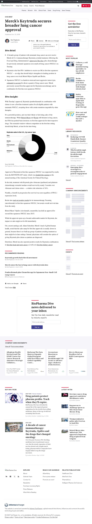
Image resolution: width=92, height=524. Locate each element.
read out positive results (21, 200)
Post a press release (78, 241)
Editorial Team (27, 476)
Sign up (87, 5)
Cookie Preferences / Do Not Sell (46, 517)
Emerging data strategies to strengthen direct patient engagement (79, 170)
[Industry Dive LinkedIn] (6, 477)
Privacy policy (9, 517)
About (25, 473)
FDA (35, 10)
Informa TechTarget (36, 508)
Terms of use (19, 517)
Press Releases (40, 5)
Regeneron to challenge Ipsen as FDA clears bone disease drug (77, 408)
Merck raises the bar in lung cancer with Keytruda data (26, 265)
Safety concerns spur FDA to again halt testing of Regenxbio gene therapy (81, 100)
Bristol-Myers (26, 117)
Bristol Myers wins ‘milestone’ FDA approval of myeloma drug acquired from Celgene (78, 434)
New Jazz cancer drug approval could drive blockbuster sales (78, 396)
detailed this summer (43, 175)
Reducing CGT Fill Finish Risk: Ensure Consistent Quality (78, 139)
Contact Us (26, 480)
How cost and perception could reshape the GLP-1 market (81, 116)
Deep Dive (19, 5)
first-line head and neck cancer (17, 245)
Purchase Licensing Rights (31, 486)
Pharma (24, 10)
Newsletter (26, 483)
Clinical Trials (42, 10)
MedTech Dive (34, 1)
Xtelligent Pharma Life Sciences (56, 1)
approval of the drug (37, 61)
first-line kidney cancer (44, 245)
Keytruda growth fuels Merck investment (21, 258)
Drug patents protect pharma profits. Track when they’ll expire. (37, 399)
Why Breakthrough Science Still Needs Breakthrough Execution (78, 153)
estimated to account (14, 83)
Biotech (30, 10)
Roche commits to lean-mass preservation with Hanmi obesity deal (81, 83)
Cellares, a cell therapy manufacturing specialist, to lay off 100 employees (82, 67)
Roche (36, 117)
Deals (49, 10)
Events (31, 5)
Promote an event (77, 274)
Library (26, 5)
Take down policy (29, 517)
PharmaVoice (43, 1)
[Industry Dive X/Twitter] (14, 477)
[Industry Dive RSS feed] (18, 477)
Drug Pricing (56, 10)
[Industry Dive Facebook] (10, 477)
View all (68, 180)
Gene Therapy (66, 10)
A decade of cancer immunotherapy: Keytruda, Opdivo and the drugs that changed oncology (38, 431)
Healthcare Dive (25, 1)
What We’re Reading (29, 492)
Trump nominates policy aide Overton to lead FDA (77, 421)
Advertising (46, 473)
